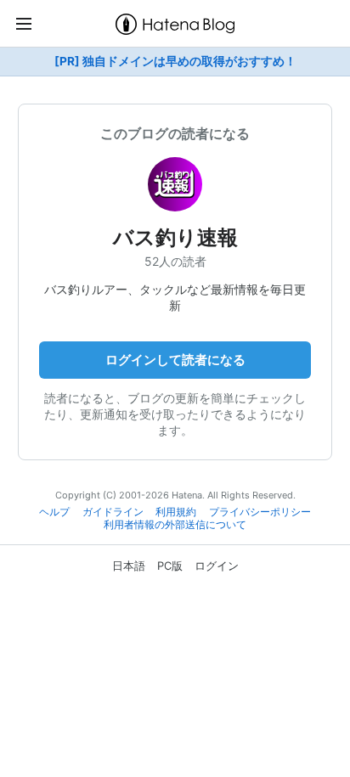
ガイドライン (113, 512)
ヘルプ (54, 512)
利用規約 (175, 512)
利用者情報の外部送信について (175, 525)
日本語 (128, 565)
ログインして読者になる (175, 360)
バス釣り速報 (175, 237)
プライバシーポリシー (260, 512)
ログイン (217, 565)
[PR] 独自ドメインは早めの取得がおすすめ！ (175, 61)
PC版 (170, 565)
